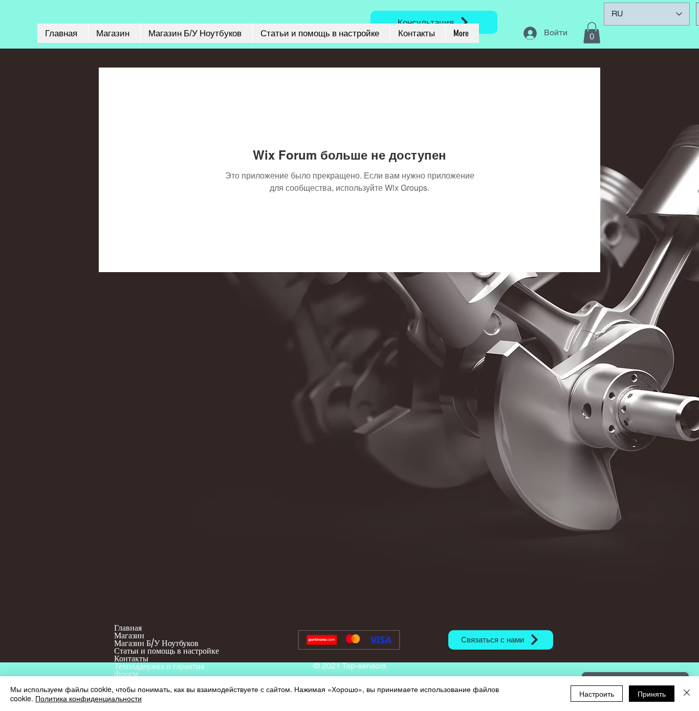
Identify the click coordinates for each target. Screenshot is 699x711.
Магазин (129, 635)
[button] (592, 32)
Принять (652, 693)
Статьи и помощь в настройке (166, 651)
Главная (128, 628)
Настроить (596, 693)
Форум (126, 674)
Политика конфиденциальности (88, 698)
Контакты (131, 658)
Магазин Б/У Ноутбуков (156, 643)
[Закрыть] (687, 693)
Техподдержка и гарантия (159, 666)
